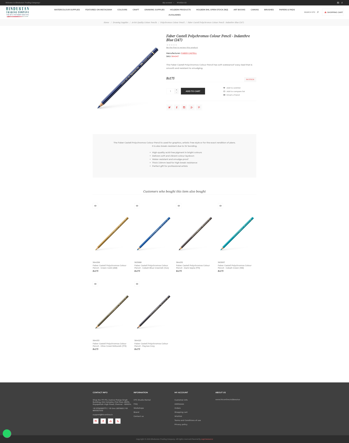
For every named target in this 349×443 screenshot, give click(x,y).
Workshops (139, 408)
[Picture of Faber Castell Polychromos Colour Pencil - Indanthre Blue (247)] (128, 78)
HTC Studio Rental (142, 400)
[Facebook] (103, 421)
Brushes (269, 9)
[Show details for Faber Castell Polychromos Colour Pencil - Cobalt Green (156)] (237, 234)
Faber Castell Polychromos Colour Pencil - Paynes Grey (151, 344)
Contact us (139, 416)
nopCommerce (207, 439)
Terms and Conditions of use (187, 420)
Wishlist (178, 416)
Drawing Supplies (155, 9)
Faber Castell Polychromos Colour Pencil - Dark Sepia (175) (193, 266)
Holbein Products (180, 9)
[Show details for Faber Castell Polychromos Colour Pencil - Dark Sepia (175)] (195, 234)
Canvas (255, 9)
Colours (122, 9)
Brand (136, 412)
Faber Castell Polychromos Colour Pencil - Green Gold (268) (109, 266)
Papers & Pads (287, 9)
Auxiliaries (175, 15)
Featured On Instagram (98, 9)
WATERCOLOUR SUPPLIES (67, 9)
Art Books (239, 9)
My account (167, 3)
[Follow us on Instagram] (95, 421)
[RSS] (118, 421)
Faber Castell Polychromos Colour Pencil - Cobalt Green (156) (235, 266)
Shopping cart (181, 412)
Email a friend (233, 95)
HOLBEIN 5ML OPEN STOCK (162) (212, 9)
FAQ (136, 404)
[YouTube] (110, 421)
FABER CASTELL (189, 53)
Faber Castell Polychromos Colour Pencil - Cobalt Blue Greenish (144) (151, 266)
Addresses (179, 404)
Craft (136, 9)
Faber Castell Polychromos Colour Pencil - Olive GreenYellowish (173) (110, 344)
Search (318, 12)
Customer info (181, 400)
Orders (177, 408)
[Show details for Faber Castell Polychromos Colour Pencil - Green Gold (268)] (112, 234)
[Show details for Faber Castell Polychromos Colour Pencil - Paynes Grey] (153, 312)
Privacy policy (180, 424)
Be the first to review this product (182, 47)
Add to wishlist (234, 88)
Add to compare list (236, 91)
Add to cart (193, 91)
